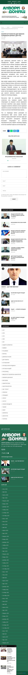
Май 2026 (4, 492)
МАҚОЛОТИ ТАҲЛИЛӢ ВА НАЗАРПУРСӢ (11, 374)
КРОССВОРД (5, 371)
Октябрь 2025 (5, 512)
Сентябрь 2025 (5, 515)
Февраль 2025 (5, 536)
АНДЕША (4, 347)
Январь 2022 (5, 616)
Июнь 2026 (4, 489)
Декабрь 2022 (5, 586)
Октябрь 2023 (5, 566)
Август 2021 (5, 631)
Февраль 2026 (5, 500)
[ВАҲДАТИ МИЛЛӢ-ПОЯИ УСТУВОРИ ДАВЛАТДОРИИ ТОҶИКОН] (5, 216)
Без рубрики (5, 350)
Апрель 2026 (5, 495)
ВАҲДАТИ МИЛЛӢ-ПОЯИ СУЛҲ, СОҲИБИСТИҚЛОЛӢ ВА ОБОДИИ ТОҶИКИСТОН (18, 240)
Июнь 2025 (4, 524)
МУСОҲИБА (5, 380)
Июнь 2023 (4, 574)
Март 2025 (4, 533)
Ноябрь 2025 (5, 509)
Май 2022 (4, 604)
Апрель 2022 (5, 607)
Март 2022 (4, 610)
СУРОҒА (18, 1)
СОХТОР (4, 401)
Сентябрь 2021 (5, 628)
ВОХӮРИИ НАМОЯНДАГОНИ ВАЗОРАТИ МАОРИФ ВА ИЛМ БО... (11, 659)
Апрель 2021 (5, 637)
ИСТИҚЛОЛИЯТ (6, 362)
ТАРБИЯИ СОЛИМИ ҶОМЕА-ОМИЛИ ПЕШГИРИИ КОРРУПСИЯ (18, 249)
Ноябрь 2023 (5, 563)
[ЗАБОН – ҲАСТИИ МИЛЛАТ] (14, 276)
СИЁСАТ (4, 398)
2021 (3, 342)
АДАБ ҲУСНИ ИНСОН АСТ (17, 301)
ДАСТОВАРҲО (5, 359)
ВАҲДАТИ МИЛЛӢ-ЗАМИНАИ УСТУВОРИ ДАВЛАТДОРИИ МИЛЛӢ (18, 232)
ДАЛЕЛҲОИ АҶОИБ (6, 356)
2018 (3, 333)
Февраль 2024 (5, 554)
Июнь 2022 (4, 601)
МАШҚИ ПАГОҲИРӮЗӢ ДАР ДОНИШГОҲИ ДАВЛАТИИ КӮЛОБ (10, 669)
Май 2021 (4, 634)
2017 (3, 330)
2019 (3, 336)
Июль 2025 (4, 521)
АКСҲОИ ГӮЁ (14, 1)
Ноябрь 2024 (5, 545)
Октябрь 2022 (5, 592)
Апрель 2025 (5, 530)
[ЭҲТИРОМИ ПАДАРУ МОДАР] (5, 295)
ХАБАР (8, 27)
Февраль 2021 (5, 642)
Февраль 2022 (5, 613)
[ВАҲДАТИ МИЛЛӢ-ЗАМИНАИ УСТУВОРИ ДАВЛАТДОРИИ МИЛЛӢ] (5, 232)
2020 (3, 339)
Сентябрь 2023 (5, 568)
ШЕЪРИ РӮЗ (5, 415)
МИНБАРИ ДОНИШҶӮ (7, 377)
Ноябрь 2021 (5, 622)
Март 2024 (4, 551)
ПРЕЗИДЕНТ (5, 395)
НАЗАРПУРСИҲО (6, 383)
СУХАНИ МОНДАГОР (7, 404)
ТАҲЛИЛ (4, 407)
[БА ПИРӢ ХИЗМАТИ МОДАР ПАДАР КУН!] (5, 319)
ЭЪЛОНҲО (4, 418)
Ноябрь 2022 (5, 589)
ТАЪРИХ (9, 1)
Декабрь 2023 (5, 560)
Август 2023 (5, 571)
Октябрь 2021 (5, 625)
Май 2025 (4, 527)
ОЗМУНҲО (4, 392)
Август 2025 (5, 518)
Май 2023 (4, 577)
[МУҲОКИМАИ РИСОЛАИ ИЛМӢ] (14, 147)
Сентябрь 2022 (5, 595)
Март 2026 (4, 497)
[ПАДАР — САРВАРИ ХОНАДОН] (5, 311)
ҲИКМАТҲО (5, 412)
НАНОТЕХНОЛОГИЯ (6, 386)
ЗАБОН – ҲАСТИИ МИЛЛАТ (9, 287)
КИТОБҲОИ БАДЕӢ (6, 368)
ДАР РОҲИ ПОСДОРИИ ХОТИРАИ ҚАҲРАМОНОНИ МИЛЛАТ (17, 257)
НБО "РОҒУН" (5, 389)
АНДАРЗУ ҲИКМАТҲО (7, 344)
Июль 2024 (4, 548)
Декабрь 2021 (5, 619)
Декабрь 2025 (5, 506)
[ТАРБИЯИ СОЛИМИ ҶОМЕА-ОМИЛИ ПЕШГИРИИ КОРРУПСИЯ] (5, 249)
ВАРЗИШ (4, 353)
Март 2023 (4, 583)
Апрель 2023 (5, 580)
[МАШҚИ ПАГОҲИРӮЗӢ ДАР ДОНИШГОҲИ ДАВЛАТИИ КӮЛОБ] (3, 667)
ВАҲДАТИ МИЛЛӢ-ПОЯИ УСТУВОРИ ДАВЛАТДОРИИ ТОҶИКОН (17, 215)
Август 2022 (5, 598)
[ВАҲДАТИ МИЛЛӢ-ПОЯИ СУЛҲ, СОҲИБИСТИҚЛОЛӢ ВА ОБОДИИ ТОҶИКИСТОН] (5, 241)
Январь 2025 (5, 539)
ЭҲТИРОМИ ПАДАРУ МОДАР (18, 292)
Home (2, 27)
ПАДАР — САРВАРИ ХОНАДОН (18, 309)
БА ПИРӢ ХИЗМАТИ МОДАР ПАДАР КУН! (18, 318)
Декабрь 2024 (5, 542)
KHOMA (24, 673)
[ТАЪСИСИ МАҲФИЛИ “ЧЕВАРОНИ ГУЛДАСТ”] (3, 650)
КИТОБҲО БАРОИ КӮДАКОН (8, 365)
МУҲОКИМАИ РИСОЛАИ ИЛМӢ (14, 156)
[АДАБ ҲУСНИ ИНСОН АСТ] (5, 303)
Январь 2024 (5, 557)
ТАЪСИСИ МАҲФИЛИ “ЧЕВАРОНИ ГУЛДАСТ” (10, 650)
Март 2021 (4, 639)
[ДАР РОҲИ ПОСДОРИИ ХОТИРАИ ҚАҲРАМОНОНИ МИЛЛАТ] (5, 258)
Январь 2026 (5, 503)
